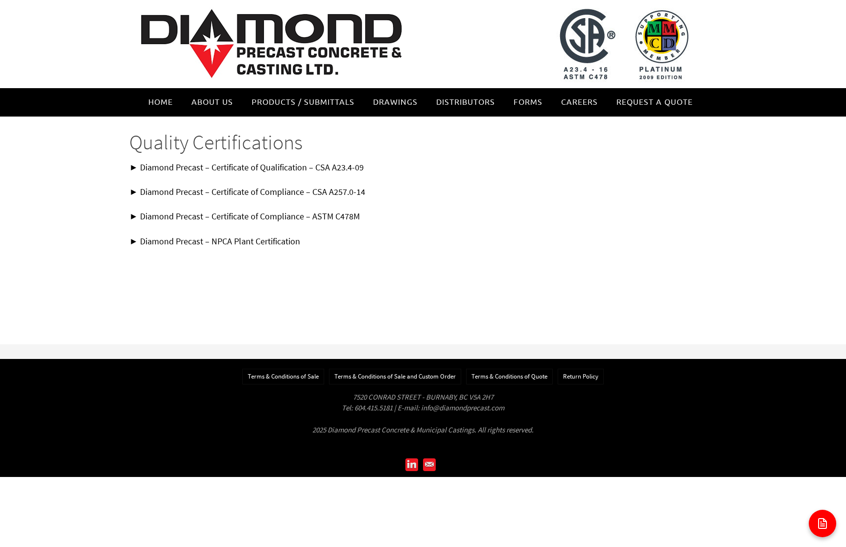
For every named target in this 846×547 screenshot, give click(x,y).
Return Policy (580, 376)
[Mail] (429, 464)
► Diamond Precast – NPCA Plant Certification (214, 241)
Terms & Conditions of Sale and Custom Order (395, 376)
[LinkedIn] (411, 464)
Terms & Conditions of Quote (509, 376)
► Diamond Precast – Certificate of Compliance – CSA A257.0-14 (247, 191)
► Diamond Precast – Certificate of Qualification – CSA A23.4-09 (246, 167)
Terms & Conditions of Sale (283, 376)
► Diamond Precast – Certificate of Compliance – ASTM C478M (244, 216)
